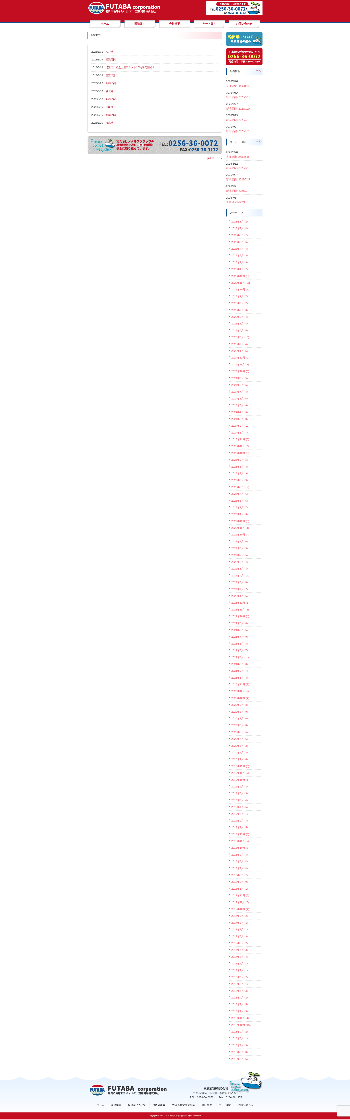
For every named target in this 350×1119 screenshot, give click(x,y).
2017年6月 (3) (239, 936)
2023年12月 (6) (240, 439)
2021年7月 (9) (239, 636)
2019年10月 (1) (240, 779)
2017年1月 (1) (239, 970)
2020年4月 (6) (239, 738)
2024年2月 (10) (240, 425)
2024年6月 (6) (239, 398)
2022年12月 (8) (240, 521)
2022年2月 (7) (239, 589)
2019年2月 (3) (239, 820)
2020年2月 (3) (239, 752)
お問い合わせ (246, 1105)
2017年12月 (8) (240, 895)
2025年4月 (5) (239, 330)
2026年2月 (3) (239, 262)
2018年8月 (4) (239, 861)
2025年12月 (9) (240, 276)
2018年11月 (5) (240, 841)
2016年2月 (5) (239, 1004)
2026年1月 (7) (239, 269)
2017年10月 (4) (240, 909)
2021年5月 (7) (239, 650)
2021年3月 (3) (239, 664)
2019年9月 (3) (239, 786)
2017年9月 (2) (239, 915)
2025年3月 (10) (240, 337)
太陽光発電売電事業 (183, 1105)
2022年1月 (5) (239, 595)
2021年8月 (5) (239, 630)
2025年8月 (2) (239, 303)
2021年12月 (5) (240, 602)
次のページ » (214, 158)
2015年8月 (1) (239, 1038)
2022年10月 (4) (240, 534)
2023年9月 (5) (239, 459)
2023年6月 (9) (239, 480)
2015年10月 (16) (241, 1024)
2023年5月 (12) (240, 487)
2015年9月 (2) (239, 1031)
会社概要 (207, 1105)
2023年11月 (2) (240, 446)
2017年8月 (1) (239, 922)
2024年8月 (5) (239, 384)
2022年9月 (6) (239, 541)
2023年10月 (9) (240, 453)
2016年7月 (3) (239, 990)
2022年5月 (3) (239, 568)
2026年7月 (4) (239, 228)
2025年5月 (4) (239, 323)
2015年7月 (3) (239, 1045)
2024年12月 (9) (240, 357)
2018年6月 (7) (239, 875)
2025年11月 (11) (240, 282)
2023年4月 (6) (239, 493)
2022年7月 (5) (239, 555)
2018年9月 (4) (239, 854)
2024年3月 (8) (239, 418)
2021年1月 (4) (239, 677)
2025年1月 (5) (239, 350)
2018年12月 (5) (240, 834)
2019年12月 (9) (240, 766)
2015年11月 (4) (240, 1017)
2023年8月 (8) (239, 466)
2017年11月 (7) (240, 902)
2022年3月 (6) (239, 582)
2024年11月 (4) (240, 364)
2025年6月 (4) (239, 316)
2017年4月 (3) (239, 949)
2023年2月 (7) (239, 507)
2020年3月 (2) (239, 745)
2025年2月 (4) (239, 344)
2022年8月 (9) (239, 548)
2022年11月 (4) (240, 527)
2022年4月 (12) (240, 575)
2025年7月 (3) (239, 310)
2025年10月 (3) (240, 289)
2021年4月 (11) (240, 657)
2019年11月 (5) (240, 772)
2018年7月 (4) (239, 868)
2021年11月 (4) (240, 609)
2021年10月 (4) (240, 616)
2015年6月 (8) (239, 1052)
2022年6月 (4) (239, 561)
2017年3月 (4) (239, 956)
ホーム (100, 1105)
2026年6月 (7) (239, 235)
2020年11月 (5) (240, 691)
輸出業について (137, 1105)
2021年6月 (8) (239, 643)
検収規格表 (159, 1105)
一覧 (258, 70)
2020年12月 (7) (240, 684)
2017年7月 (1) (239, 929)
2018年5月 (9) (239, 881)
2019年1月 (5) (239, 827)
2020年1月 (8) (239, 759)
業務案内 (116, 1105)
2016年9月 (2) (239, 977)
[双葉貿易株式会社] (124, 12)
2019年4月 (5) (239, 806)
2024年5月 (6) (239, 405)
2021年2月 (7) (239, 670)
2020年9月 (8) (239, 704)
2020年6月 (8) (239, 725)
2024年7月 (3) (239, 391)
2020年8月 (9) (239, 711)
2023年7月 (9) (239, 473)
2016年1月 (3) (239, 1011)
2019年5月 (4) (239, 800)
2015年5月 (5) (239, 1058)
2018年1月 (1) (239, 888)
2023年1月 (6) (239, 514)
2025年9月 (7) (239, 296)
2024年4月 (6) (239, 412)
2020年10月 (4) (240, 698)
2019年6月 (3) (239, 793)
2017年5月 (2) (239, 943)
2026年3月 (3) (239, 255)
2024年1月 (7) (239, 432)
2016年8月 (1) (239, 983)
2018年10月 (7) (240, 847)
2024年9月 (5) (239, 378)
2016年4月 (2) (239, 997)
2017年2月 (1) (239, 963)
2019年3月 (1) (239, 813)
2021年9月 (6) (239, 623)
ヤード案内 (225, 1105)
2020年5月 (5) (239, 732)
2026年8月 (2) (239, 221)
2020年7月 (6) (239, 718)
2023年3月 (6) (239, 500)
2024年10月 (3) (240, 371)
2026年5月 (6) (239, 242)
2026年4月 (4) (239, 248)
